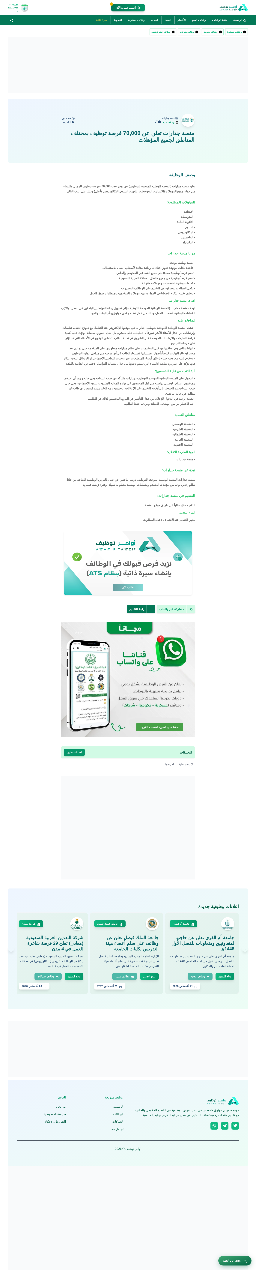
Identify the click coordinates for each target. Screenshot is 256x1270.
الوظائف (118, 1114)
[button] (12, 20)
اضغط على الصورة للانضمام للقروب (159, 727)
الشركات (118, 1121)
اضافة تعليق (74, 752)
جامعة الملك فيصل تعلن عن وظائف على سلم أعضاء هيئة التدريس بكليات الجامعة (132, 943)
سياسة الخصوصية (55, 1114)
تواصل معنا (117, 1129)
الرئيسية (118, 1106)
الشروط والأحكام (55, 1121)
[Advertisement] (135, 65)
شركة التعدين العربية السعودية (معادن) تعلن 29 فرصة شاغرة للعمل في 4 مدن (54, 943)
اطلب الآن (128, 587)
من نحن (61, 1106)
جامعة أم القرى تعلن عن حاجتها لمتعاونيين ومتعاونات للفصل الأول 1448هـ (202, 943)
